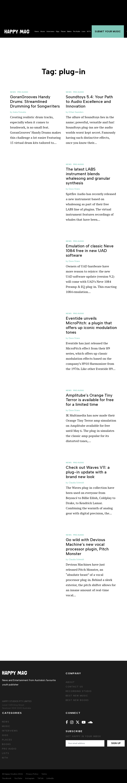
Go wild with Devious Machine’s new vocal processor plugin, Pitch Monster (87, 546)
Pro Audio (76, 31)
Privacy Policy (32, 774)
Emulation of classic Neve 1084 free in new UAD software (90, 250)
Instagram (29, 778)
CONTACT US (74, 686)
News (37, 31)
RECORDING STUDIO (79, 691)
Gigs (57, 31)
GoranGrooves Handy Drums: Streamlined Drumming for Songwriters (35, 101)
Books (69, 31)
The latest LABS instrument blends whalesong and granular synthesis (88, 176)
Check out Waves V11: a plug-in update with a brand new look (88, 472)
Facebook (6, 778)
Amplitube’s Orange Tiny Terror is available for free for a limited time (90, 400)
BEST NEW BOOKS (77, 700)
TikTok (40, 778)
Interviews (50, 31)
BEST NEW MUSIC (77, 695)
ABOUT (70, 682)
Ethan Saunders (76, 112)
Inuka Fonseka (19, 112)
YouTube (18, 778)
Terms (44, 774)
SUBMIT (108, 31)
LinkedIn (50, 778)
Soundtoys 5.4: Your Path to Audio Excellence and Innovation (89, 101)
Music (42, 31)
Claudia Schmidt (76, 483)
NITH (89, 31)
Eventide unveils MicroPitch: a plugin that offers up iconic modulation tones (91, 325)
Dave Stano (74, 189)
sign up (116, 743)
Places (63, 31)
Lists (83, 31)
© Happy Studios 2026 (12, 774)
